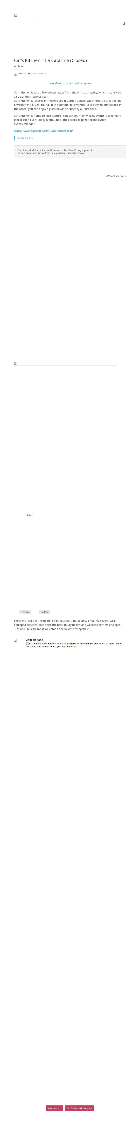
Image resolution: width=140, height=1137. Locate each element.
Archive (18, 66)
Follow (25, 612)
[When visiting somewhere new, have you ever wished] (46, 877)
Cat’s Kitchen (25, 138)
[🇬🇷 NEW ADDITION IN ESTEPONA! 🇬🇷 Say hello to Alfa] (69, 775)
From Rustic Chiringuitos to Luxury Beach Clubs (70, 333)
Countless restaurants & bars (70, 193)
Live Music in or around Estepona (70, 83)
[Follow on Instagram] (114, 166)
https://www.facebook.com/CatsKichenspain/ (43, 131)
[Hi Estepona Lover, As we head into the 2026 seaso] (117, 777)
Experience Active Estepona (70, 496)
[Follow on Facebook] (121, 166)
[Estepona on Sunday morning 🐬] (22, 658)
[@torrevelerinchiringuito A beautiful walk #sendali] (93, 665)
